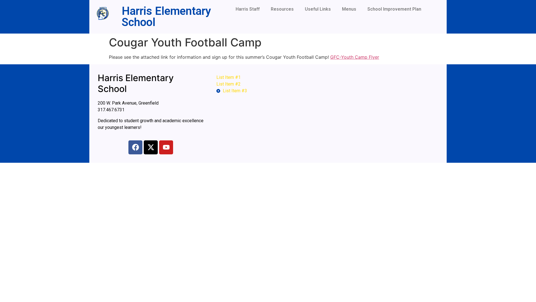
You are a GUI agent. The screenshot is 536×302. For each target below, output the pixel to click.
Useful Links (318, 9)
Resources (282, 9)
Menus (349, 9)
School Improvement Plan (394, 9)
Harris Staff (248, 9)
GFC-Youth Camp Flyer (354, 57)
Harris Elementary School (166, 16)
